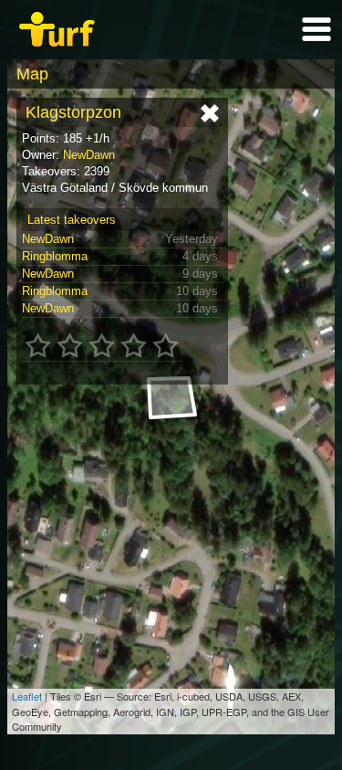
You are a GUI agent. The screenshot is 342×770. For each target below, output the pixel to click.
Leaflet (27, 696)
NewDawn (89, 155)
